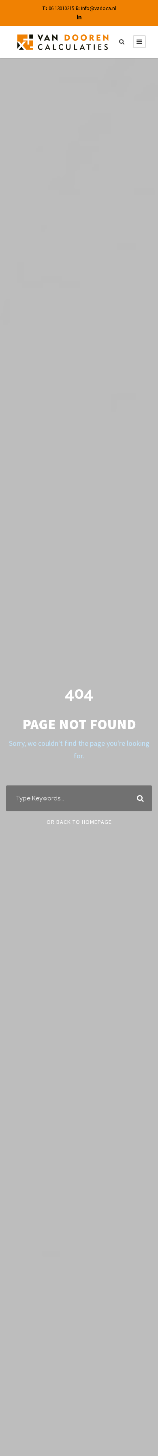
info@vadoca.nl (98, 8)
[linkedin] (79, 17)
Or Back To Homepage (79, 821)
